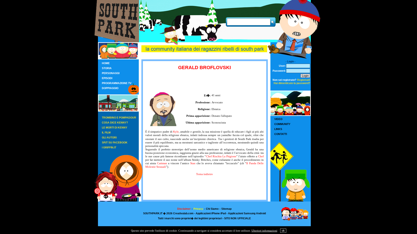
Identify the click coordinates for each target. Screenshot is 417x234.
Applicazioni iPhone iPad (211, 213)
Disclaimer (184, 208)
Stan (192, 163)
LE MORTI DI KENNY (114, 127)
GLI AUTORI (109, 137)
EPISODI (107, 78)
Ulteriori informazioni (264, 230)
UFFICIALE (244, 218)
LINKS (278, 129)
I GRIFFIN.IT (109, 147)
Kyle (176, 131)
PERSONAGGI (110, 73)
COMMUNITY (282, 124)
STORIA (107, 68)
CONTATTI (280, 134)
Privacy (198, 208)
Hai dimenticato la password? (292, 83)
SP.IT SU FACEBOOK (114, 142)
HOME (106, 63)
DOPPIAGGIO (110, 88)
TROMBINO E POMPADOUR (119, 117)
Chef (261, 156)
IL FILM (106, 132)
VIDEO (278, 119)
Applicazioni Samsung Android (247, 213)
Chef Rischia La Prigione (221, 156)
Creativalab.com (183, 213)
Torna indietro (204, 174)
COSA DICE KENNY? (115, 122)
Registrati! (303, 79)
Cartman (162, 163)
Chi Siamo (212, 208)
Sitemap (226, 208)
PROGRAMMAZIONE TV (116, 83)
